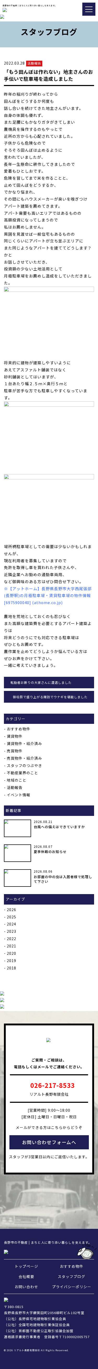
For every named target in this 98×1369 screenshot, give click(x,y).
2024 (11, 924)
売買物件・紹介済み (24, 758)
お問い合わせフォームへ (49, 1142)
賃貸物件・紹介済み (24, 743)
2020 (11, 953)
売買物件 (14, 750)
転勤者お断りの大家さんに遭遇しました (41, 682)
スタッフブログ (71, 1276)
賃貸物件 (14, 736)
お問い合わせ (26, 1286)
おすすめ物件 (18, 728)
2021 (11, 945)
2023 (11, 931)
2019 (11, 960)
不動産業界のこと (22, 772)
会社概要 (26, 1276)
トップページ (26, 1266)
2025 (11, 916)
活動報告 (14, 787)
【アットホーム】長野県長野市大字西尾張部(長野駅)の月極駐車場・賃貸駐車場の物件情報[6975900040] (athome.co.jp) (48, 595)
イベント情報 (18, 794)
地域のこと (16, 780)
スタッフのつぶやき (24, 765)
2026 (11, 909)
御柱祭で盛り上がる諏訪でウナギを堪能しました (50, 697)
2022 (11, 938)
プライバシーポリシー (71, 1286)
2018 (11, 967)
